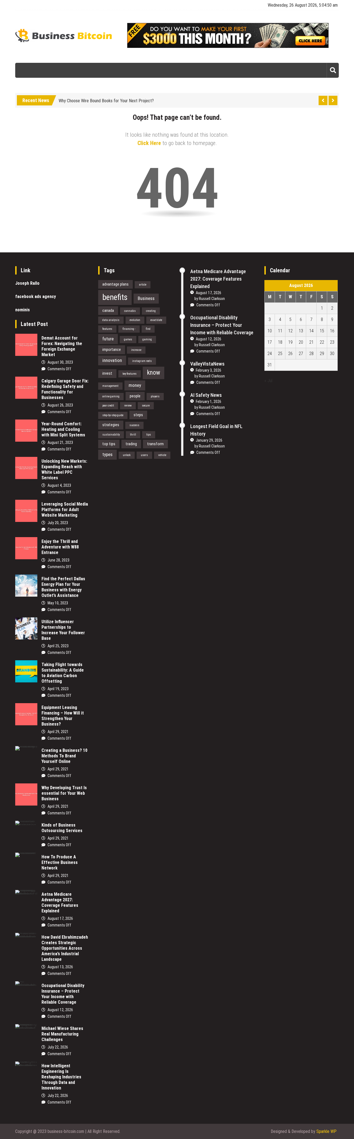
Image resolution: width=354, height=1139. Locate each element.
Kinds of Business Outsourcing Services (61, 827)
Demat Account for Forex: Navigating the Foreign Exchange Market (61, 346)
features (107, 329)
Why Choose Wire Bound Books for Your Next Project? (106, 99)
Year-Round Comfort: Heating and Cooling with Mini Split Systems (63, 429)
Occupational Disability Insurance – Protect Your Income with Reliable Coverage (62, 994)
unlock (127, 455)
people (135, 396)
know (153, 372)
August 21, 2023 (60, 442)
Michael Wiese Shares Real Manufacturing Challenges (62, 1034)
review (128, 405)
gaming (147, 339)
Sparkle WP (326, 1131)
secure (146, 405)
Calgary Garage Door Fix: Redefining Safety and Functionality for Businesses (64, 389)
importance (111, 349)
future (108, 338)
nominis (22, 309)
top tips (108, 444)
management (110, 386)
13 (301, 330)
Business (146, 298)
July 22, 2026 (58, 1047)
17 (269, 342)
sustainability (111, 434)
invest (107, 373)
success (134, 425)
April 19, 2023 (58, 689)
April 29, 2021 (58, 731)
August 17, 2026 (60, 918)
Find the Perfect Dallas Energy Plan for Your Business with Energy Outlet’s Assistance (63, 587)
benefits (114, 297)
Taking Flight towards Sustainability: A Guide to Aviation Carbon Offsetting (62, 673)
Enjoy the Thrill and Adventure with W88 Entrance (60, 547)
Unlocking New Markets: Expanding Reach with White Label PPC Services (64, 469)
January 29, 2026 (209, 440)
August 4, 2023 (59, 485)
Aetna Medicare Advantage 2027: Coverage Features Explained (59, 902)
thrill (133, 434)
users (144, 455)
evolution (135, 320)
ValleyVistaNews (207, 364)
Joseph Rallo (27, 283)
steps (138, 415)
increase (136, 350)
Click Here (149, 143)
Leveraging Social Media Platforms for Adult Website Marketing (64, 509)
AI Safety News (206, 395)
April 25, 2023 (58, 646)
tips (148, 434)
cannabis (130, 311)
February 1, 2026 (208, 401)
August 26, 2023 (60, 405)
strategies (110, 425)
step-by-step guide (112, 415)
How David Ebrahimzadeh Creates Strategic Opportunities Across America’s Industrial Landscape (64, 948)
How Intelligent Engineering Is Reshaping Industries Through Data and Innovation (61, 1077)
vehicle (162, 455)
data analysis (110, 320)
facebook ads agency (35, 296)
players (155, 396)
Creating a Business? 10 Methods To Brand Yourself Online (64, 756)
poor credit (108, 405)
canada (108, 310)
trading (131, 444)
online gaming (110, 396)
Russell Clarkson (212, 298)
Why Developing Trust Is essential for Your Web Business (64, 793)
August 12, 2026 (60, 1010)
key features (130, 374)
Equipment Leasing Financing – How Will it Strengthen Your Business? (62, 716)
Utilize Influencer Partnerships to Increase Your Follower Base (63, 630)
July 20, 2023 (58, 523)
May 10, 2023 (58, 603)
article (142, 284)
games (128, 339)
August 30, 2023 (60, 362)
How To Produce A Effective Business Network (59, 862)
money (135, 385)
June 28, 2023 (58, 560)
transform (155, 444)
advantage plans (115, 284)
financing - (129, 329)
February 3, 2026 (208, 370)
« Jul (268, 380)
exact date (156, 320)
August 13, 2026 (60, 967)
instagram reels (142, 361)
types (107, 454)
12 (290, 330)
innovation (112, 360)
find (148, 329)
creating (151, 311)
